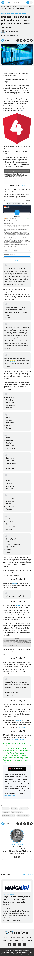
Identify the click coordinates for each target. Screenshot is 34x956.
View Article (27, 874)
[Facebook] (9, 944)
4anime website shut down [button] (8, 815)
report (18, 605)
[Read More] (17, 886)
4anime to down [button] (6, 812)
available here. (9, 795)
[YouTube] (19, 944)
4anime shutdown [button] (24, 808)
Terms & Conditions (26, 940)
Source (23, 185)
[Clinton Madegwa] (17, 835)
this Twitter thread (18, 740)
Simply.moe (22, 274)
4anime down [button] (14, 808)
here (23, 110)
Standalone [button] (23, 13)
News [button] (16, 13)
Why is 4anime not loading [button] (23, 815)
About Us (6, 937)
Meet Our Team (15, 937)
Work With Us (26, 937)
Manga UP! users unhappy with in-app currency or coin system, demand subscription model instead (17, 900)
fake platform (23, 727)
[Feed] (24, 944)
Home (3, 6)
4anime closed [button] (5, 808)
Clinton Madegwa (11, 31)
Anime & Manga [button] (7, 13)
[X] (14, 944)
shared (14, 583)
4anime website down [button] (17, 812)
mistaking (17, 720)
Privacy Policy (13, 940)
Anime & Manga (9, 894)
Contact (4, 940)
